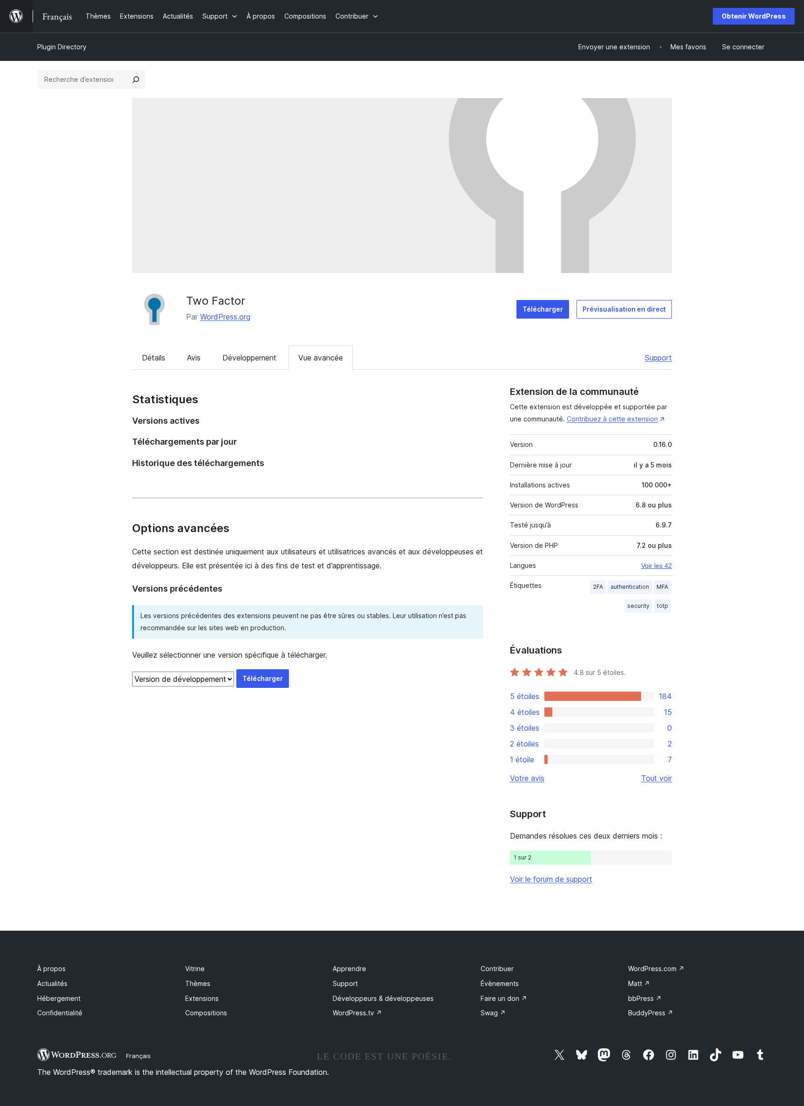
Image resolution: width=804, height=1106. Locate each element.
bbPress (645, 998)
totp (662, 605)
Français (138, 1055)
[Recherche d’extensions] (136, 79)
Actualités (52, 983)
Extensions (202, 998)
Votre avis (527, 778)
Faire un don (504, 998)
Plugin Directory (62, 47)
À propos (51, 969)
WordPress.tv (357, 1013)
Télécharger (543, 309)
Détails (153, 357)
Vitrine (195, 969)
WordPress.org (225, 316)
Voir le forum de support (551, 879)
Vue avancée (320, 357)
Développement (249, 357)
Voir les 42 (656, 565)
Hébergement (58, 998)
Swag (493, 1013)
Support (658, 357)
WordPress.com (656, 969)
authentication (629, 586)
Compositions (206, 1013)
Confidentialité (59, 1013)
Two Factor (215, 300)
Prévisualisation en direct (624, 309)
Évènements (500, 983)
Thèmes (197, 983)
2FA (598, 586)
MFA (662, 586)
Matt (639, 983)
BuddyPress (650, 1013)
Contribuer (497, 969)
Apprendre (349, 969)
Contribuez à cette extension (612, 419)
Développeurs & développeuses (383, 998)
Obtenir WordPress (754, 16)
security (638, 605)
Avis (194, 357)
